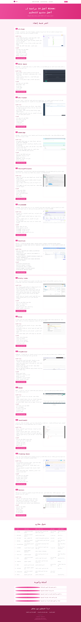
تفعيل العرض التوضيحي (21, 91)
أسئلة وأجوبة (51, 1)
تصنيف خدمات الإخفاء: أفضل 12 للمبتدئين (40, 618)
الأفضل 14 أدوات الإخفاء (35, 1)
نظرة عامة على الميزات (43, 1)
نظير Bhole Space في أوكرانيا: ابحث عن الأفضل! (40, 619)
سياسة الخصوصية (43, 616)
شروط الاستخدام (38, 616)
